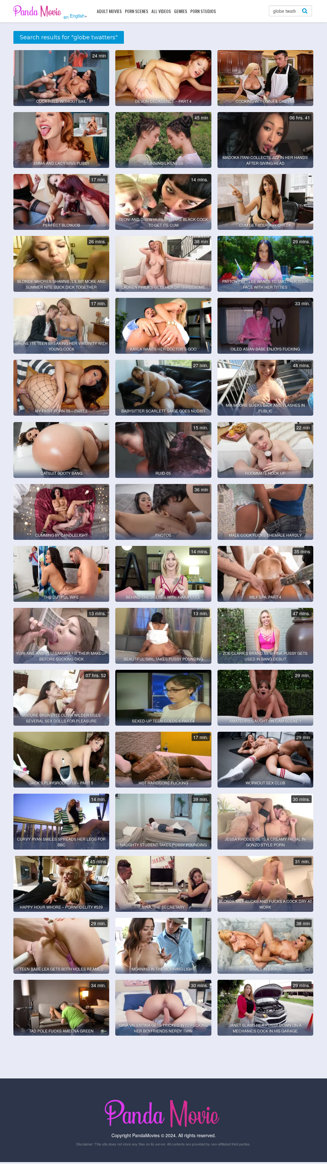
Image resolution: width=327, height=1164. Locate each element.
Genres (180, 11)
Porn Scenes (136, 11)
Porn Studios (203, 11)
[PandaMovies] (37, 11)
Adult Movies (109, 11)
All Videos (161, 11)
